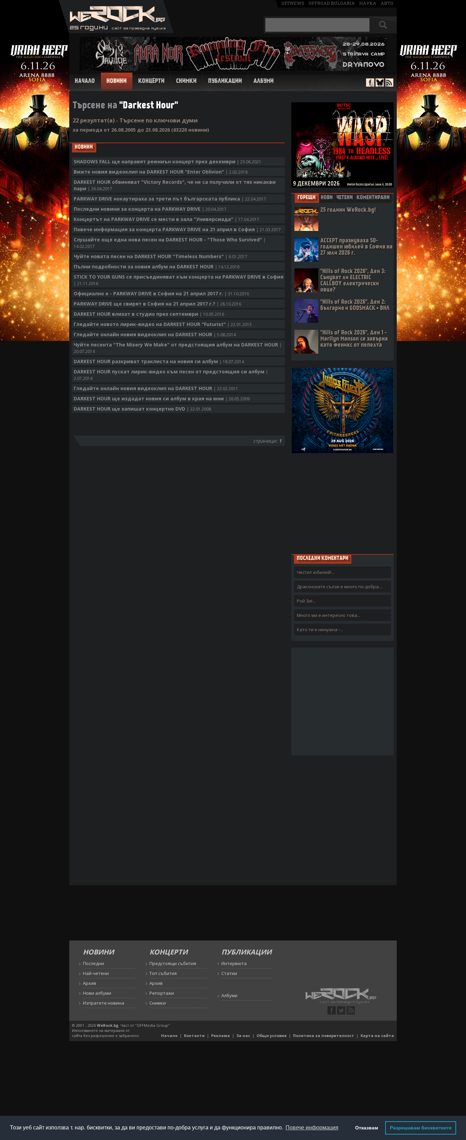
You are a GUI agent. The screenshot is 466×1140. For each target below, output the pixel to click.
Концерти (151, 81)
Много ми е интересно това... (328, 615)
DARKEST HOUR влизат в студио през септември (149, 314)
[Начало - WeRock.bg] (116, 31)
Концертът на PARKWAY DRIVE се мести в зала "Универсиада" (166, 219)
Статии (229, 973)
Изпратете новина (103, 1003)
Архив (89, 983)
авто (387, 3)
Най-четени (96, 973)
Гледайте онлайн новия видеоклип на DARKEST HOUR (155, 334)
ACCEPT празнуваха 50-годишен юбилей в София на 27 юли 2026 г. (356, 247)
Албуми (263, 81)
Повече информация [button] (312, 1127)
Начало (85, 81)
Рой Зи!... (306, 601)
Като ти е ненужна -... (320, 629)
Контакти (194, 1035)
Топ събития (163, 973)
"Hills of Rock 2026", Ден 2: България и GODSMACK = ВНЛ (355, 305)
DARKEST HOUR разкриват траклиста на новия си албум (159, 361)
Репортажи (161, 993)
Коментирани (373, 198)
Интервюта (234, 963)
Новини (116, 81)
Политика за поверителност (323, 1035)
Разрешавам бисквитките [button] (421, 1127)
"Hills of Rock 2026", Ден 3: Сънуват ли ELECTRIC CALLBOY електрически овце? (352, 281)
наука (367, 3)
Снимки (186, 81)
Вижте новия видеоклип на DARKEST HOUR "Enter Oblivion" (161, 171)
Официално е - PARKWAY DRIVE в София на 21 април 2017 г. (161, 293)
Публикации (225, 81)
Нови (327, 198)
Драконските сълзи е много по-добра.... (340, 586)
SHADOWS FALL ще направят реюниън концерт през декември (167, 161)
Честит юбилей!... (315, 572)
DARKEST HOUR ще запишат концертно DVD (142, 408)
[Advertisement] (342, 503)
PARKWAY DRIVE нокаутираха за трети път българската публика (170, 198)
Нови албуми (97, 993)
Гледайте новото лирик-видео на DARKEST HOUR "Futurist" (163, 324)
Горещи (306, 198)
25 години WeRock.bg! (348, 210)
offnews (292, 3)
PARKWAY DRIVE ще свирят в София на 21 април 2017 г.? (157, 303)
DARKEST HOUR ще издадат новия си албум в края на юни (162, 398)
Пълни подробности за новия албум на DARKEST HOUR (156, 266)
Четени (344, 198)
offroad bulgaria (332, 3)
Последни (93, 963)
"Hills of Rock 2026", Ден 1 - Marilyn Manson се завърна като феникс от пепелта (354, 339)
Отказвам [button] (366, 1127)
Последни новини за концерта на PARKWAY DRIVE (150, 209)
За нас (243, 1035)
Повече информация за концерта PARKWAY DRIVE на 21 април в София (177, 229)
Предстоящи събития (172, 963)
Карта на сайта (377, 1035)
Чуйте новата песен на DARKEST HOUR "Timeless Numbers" (160, 256)
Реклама (220, 1035)
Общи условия (272, 1035)
